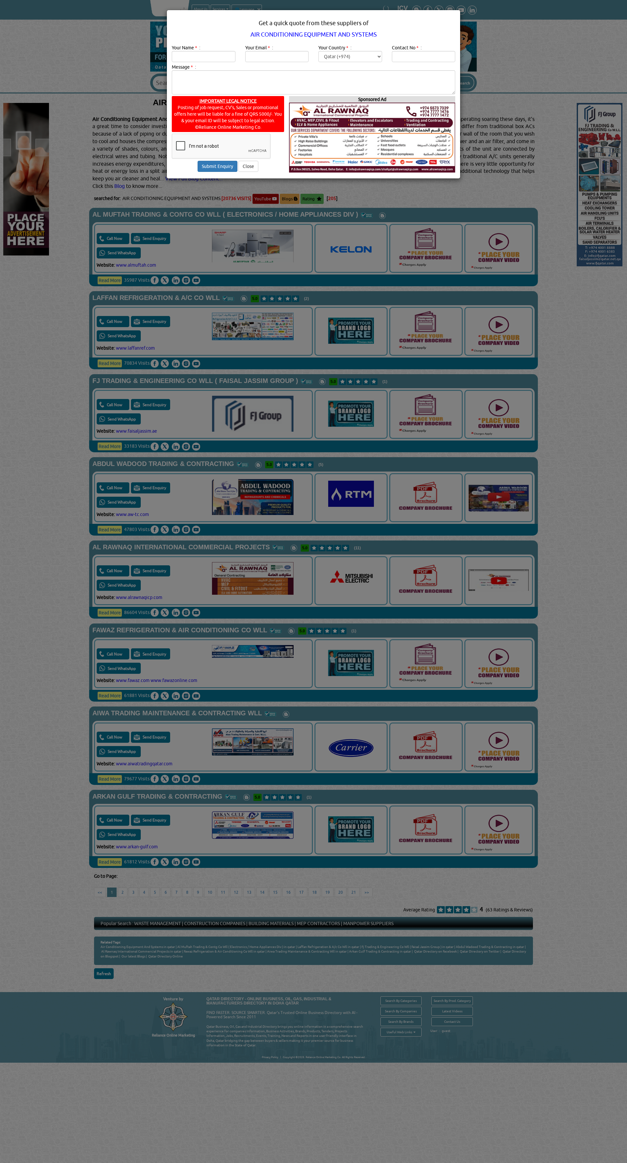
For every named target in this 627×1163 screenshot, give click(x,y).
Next (380, 247)
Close (248, 166)
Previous (324, 247)
